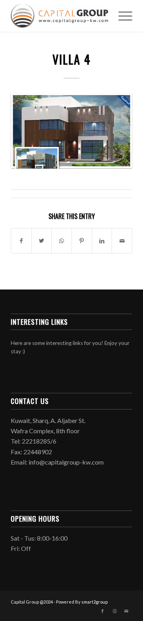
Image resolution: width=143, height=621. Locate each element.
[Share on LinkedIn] (102, 241)
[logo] (59, 16)
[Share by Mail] (122, 241)
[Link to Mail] (126, 611)
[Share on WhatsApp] (62, 241)
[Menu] (121, 16)
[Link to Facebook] (102, 611)
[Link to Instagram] (114, 611)
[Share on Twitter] (42, 241)
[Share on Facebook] (21, 241)
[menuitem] (121, 16)
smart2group (94, 601)
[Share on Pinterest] (82, 241)
